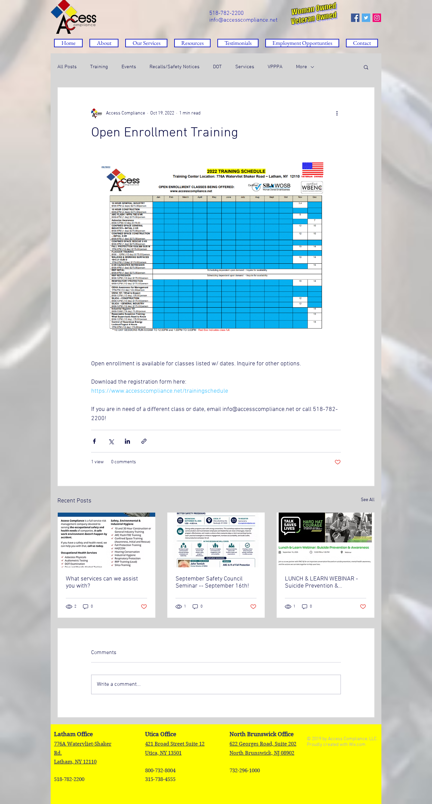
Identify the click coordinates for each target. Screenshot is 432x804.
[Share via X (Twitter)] (111, 441)
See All (368, 500)
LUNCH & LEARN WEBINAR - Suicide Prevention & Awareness (321, 582)
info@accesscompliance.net (243, 20)
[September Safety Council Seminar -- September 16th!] (216, 540)
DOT (217, 67)
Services (244, 67)
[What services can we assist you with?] (106, 540)
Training (99, 67)
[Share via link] (144, 441)
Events (129, 67)
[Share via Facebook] (94, 441)
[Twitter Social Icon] (366, 18)
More (301, 67)
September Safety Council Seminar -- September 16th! (212, 582)
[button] (192, 43)
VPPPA (275, 67)
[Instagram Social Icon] (377, 18)
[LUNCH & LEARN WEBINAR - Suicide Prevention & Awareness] (325, 540)
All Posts (67, 67)
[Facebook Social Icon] (355, 18)
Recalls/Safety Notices (174, 67)
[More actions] (337, 113)
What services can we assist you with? (102, 582)
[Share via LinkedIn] (127, 441)
